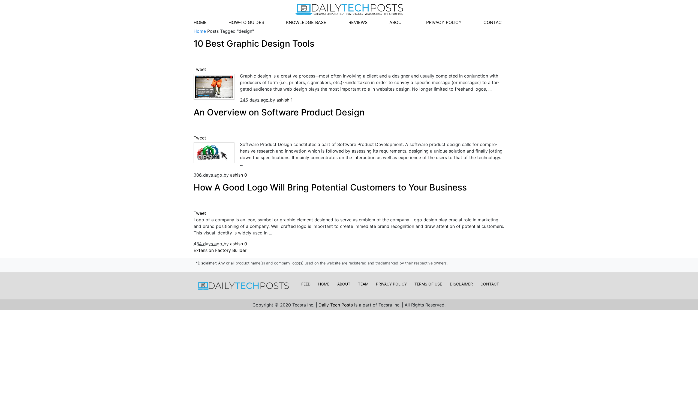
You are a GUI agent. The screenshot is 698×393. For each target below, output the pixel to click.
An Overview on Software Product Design (279, 112)
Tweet (200, 69)
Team (363, 284)
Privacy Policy (391, 284)
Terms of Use (428, 284)
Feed (306, 284)
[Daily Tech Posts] (349, 9)
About (343, 284)
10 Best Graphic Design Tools (254, 43)
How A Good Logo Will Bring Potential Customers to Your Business (330, 187)
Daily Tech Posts (336, 305)
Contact (489, 284)
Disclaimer (461, 284)
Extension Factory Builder (220, 250)
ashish (283, 100)
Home (200, 31)
